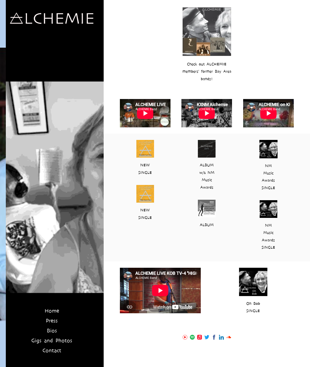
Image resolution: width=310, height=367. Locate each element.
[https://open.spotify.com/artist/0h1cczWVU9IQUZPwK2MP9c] (192, 338)
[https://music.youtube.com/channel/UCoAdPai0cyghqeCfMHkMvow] (185, 338)
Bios (52, 330)
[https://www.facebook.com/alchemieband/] (214, 338)
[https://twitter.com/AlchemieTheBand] (206, 338)
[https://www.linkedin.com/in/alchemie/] (221, 338)
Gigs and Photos (51, 340)
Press (52, 320)
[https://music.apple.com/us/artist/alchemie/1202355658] (199, 338)
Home (52, 310)
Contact (51, 350)
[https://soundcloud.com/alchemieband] (228, 338)
